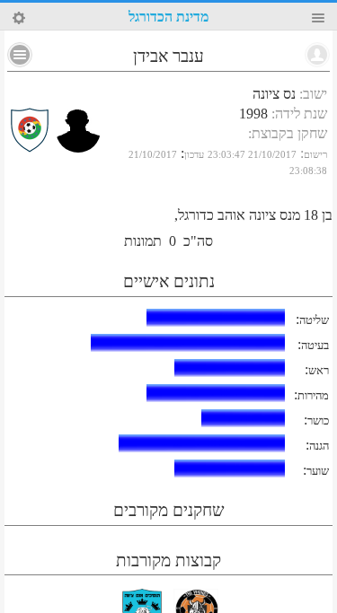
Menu (318, 18)
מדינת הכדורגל (168, 16)
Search (18, 18)
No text (19, 54)
